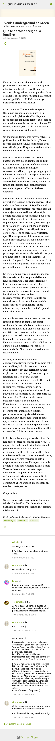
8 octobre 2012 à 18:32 (23, 557)
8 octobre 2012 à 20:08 (23, 594)
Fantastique (9, 521)
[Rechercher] (51, 4)
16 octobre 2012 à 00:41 (24, 694)
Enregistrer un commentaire (17, 724)
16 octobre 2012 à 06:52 (24, 717)
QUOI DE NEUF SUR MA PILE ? (22, 4)
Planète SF (22, 521)
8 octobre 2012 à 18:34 (23, 573)
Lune (14, 581)
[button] (4, 43)
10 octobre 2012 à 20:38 (24, 630)
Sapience (34, 521)
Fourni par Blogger (29, 737)
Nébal (15, 542)
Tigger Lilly (17, 602)
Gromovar (17, 565)
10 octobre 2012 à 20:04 (24, 614)
